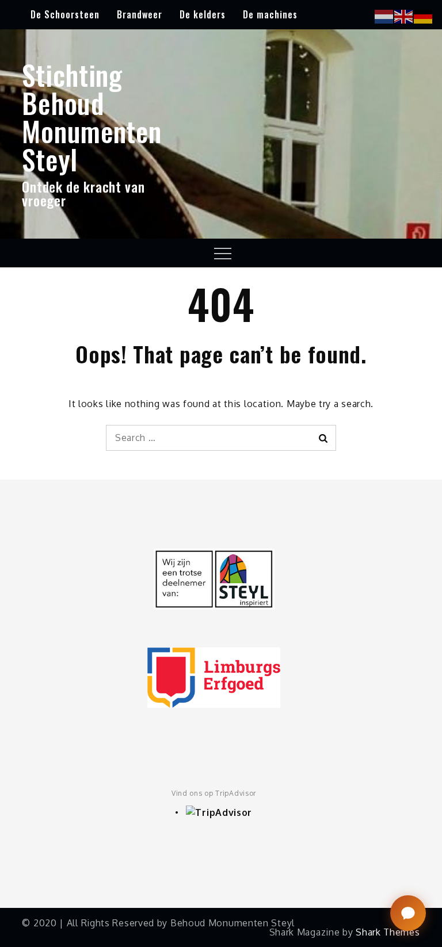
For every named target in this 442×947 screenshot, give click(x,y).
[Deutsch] (423, 15)
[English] (404, 15)
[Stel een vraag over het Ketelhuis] (408, 913)
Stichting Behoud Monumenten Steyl (91, 116)
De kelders (203, 14)
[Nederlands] (384, 15)
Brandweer (139, 14)
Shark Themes (388, 932)
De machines (270, 14)
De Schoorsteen (65, 14)
